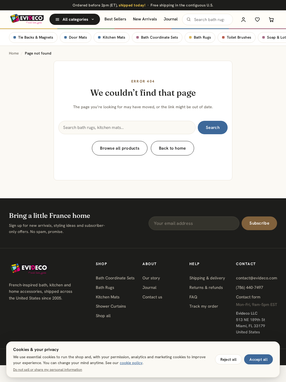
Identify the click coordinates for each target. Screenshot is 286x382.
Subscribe (259, 223)
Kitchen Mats (114, 37)
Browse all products (119, 148)
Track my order (203, 306)
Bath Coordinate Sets (159, 37)
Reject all (228, 359)
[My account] (243, 19)
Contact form (248, 297)
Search (213, 127)
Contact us (152, 297)
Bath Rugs (202, 37)
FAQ (193, 297)
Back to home (172, 148)
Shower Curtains (111, 306)
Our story (151, 277)
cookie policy (131, 362)
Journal (171, 19)
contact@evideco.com (256, 277)
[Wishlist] (257, 19)
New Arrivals (145, 19)
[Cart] (271, 19)
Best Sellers (115, 19)
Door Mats (78, 37)
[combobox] (207, 19)
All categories (75, 19)
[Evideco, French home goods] (27, 19)
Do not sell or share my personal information (47, 369)
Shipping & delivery (207, 277)
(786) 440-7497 (249, 287)
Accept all (258, 359)
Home (14, 53)
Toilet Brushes (239, 37)
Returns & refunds (206, 287)
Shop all (103, 315)
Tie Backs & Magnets (35, 37)
